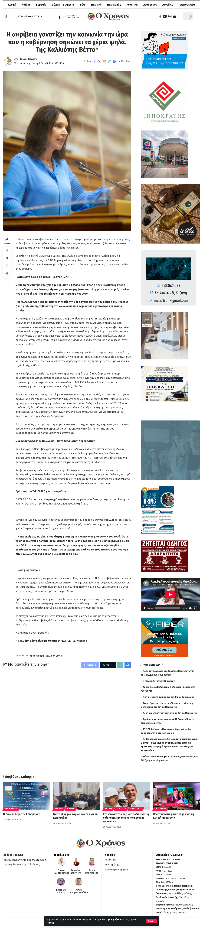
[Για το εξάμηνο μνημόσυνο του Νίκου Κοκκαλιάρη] (76, 796)
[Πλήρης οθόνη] (195, 608)
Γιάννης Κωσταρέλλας (61, 871)
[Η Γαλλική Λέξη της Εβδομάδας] (26, 796)
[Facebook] (160, 16)
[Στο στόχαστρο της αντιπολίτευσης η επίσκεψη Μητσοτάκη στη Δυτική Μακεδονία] (126, 796)
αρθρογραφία (37, 655)
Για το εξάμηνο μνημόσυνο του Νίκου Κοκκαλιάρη (168, 697)
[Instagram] (170, 16)
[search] (5, 16)
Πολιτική (184, 804)
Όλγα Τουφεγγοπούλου (79, 891)
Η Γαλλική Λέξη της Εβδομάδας (159, 681)
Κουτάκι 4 (121, 809)
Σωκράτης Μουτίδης (76, 871)
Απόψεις (59, 809)
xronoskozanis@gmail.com (178, 886)
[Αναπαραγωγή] (144, 608)
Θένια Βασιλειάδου (91, 871)
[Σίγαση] (190, 608)
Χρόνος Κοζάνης (28, 59)
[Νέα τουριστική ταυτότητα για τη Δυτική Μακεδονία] (176, 796)
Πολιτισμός (136, 809)
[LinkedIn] (174, 16)
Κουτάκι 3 (171, 804)
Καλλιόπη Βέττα (54, 655)
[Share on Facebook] (94, 61)
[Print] (114, 61)
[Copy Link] (109, 61)
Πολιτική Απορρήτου (110, 919)
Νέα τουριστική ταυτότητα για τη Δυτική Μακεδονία (170, 713)
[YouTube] (165, 16)
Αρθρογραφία (11, 809)
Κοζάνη (71, 809)
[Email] (104, 61)
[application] (170, 594)
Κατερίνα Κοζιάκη (61, 891)
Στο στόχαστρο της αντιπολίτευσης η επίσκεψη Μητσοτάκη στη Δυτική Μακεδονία (126, 818)
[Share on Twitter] (99, 61)
